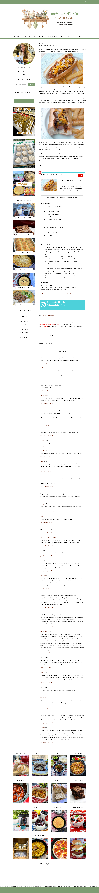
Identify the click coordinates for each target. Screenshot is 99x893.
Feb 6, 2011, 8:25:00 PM (46, 522)
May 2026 (24, 326)
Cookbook (80, 36)
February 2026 (24, 330)
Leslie (42, 382)
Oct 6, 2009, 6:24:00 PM (46, 378)
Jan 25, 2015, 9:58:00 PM (46, 708)
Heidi (42, 429)
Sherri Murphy (44, 355)
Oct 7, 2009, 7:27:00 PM (46, 456)
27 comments (74, 335)
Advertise (64, 890)
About (63, 36)
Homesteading (38, 36)
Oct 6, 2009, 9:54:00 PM (46, 425)
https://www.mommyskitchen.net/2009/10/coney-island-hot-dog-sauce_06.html (57, 293)
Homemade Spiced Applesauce (45, 342)
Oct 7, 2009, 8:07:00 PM (46, 471)
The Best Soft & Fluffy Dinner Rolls (24, 252)
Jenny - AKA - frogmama (47, 408)
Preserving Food (51, 36)
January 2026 (24, 332)
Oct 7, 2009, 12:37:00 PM (46, 446)
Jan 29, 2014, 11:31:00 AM (46, 626)
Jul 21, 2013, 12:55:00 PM (46, 607)
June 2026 (24, 324)
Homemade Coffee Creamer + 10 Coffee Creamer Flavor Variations (24, 217)
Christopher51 (44, 631)
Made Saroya (92, 890)
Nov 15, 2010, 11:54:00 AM (47, 511)
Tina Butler (43, 395)
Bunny (42, 461)
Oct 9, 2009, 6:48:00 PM (46, 486)
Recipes (16, 36)
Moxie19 (42, 727)
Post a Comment (43, 747)
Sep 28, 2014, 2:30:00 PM (46, 682)
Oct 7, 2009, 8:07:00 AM (46, 435)
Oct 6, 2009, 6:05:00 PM (46, 363)
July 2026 (24, 322)
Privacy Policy (36, 890)
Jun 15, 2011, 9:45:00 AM (46, 545)
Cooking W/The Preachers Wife (48, 315)
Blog (9, 2)
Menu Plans (26, 36)
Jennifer (42, 450)
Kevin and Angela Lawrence (48, 537)
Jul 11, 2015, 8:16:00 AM (46, 723)
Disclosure (51, 890)
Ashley (42, 504)
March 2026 (24, 329)
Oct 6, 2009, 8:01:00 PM (46, 403)
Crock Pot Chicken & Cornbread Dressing (24, 270)
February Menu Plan (24, 287)
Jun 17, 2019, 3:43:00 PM (46, 742)
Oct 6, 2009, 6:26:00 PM (46, 390)
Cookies (44, 890)
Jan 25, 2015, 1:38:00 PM (46, 693)
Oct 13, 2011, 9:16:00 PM (46, 571)
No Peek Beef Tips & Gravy (24, 305)
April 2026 (23, 327)
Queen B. (43, 440)
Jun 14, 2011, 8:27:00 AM (46, 532)
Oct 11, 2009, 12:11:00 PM (47, 499)
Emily (42, 368)
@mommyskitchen (54, 305)
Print (81, 175)
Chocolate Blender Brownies (24, 235)
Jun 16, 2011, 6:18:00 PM (46, 556)
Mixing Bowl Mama (45, 491)
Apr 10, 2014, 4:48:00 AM (47, 667)
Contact (71, 36)
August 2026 (24, 321)
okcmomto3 (43, 527)
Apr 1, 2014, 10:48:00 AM (47, 652)
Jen (41, 550)
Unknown (43, 516)
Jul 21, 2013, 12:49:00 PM (46, 588)
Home (4, 2)
